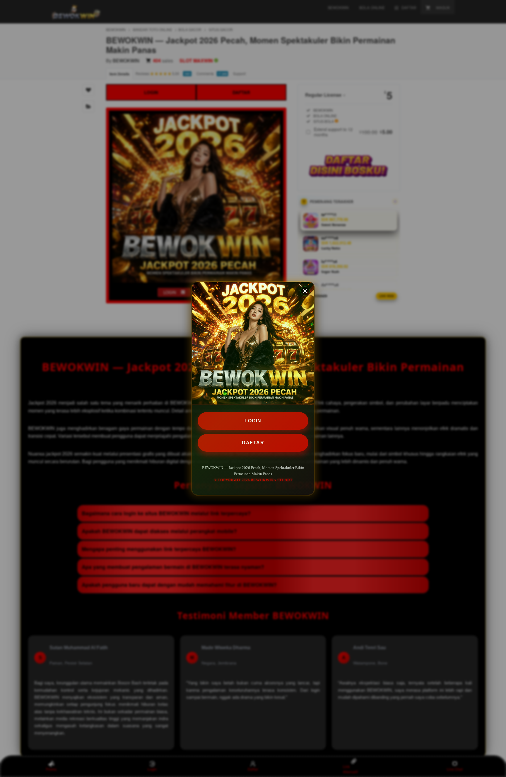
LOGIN (253, 420)
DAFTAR (253, 442)
